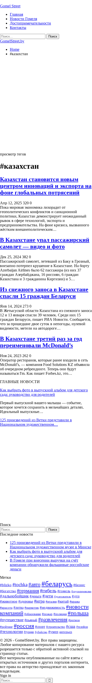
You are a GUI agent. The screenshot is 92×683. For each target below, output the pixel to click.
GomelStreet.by (12, 41)
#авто (34, 584)
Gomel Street (10, 6)
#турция (29, 632)
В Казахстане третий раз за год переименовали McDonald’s (41, 341)
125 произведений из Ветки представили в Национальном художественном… (36, 422)
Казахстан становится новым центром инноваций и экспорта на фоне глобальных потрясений (46, 186)
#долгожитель (62, 596)
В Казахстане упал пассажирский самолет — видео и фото (44, 243)
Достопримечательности (30, 23)
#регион (74, 620)
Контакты (18, 28)
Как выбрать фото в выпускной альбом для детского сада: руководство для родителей (44, 392)
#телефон (82, 627)
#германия (28, 590)
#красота (6, 607)
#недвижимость (52, 607)
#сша (70, 626)
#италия (51, 601)
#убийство (41, 632)
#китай (63, 601)
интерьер (65, 632)
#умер (53, 632)
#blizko (6, 585)
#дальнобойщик (14, 596)
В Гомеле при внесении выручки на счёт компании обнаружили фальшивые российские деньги (49, 564)
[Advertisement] (46, 106)
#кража (75, 601)
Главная (16, 14)
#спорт (40, 627)
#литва (18, 607)
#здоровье (25, 601)
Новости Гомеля (23, 19)
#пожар (47, 614)
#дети (47, 595)
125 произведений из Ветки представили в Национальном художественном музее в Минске (50, 545)
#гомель (63, 591)
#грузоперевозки (81, 591)
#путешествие (12, 620)
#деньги (35, 596)
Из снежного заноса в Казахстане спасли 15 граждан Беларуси (44, 292)
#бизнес (79, 585)
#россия (24, 626)
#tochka (20, 584)
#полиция (60, 614)
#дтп (75, 596)
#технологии (11, 631)
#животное (8, 601)
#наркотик (32, 607)
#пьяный (31, 620)
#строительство (55, 627)
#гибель (48, 590)
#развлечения (52, 619)
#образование (32, 614)
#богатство (8, 591)
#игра (39, 601)
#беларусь (56, 584)
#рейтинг (6, 627)
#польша (78, 613)
